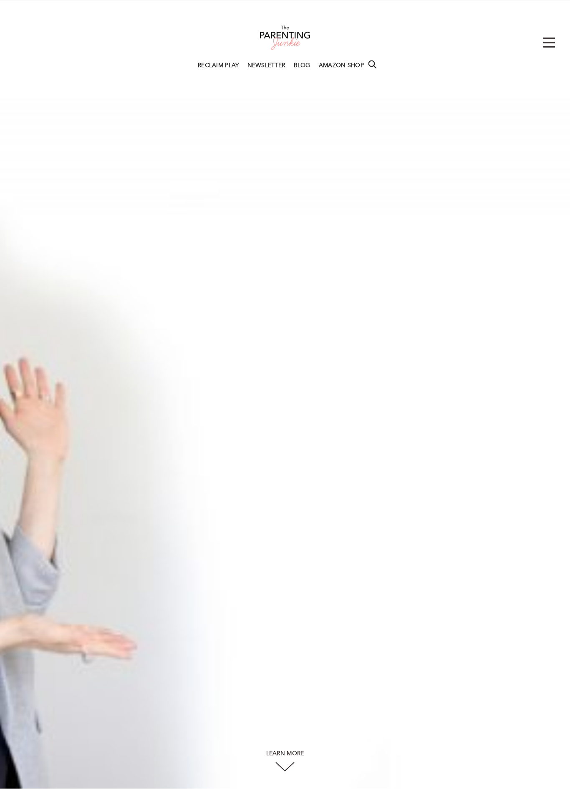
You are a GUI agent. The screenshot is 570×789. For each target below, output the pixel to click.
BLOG (302, 65)
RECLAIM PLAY (218, 65)
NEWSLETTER (266, 65)
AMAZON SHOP (341, 65)
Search (372, 64)
